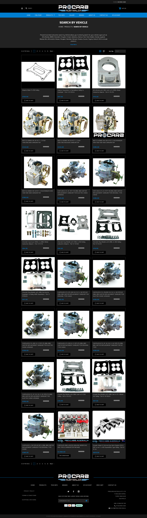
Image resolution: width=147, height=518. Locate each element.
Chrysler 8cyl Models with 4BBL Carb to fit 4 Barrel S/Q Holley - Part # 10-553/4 (108, 395)
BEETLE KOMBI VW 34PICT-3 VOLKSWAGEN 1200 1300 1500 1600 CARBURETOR (37, 192)
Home (28, 15)
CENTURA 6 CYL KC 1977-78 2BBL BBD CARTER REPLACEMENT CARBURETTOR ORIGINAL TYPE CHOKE (107, 193)
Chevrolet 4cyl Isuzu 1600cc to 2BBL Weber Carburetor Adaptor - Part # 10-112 (35, 243)
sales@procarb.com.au (118, 508)
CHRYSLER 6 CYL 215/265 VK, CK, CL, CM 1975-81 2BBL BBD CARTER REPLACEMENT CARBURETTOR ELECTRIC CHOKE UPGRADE (108, 294)
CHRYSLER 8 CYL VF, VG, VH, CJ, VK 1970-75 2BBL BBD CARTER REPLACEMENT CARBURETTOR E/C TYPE (108, 345)
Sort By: (111, 51)
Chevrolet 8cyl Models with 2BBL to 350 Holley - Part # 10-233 (107, 243)
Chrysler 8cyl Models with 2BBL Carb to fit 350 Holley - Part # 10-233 (72, 395)
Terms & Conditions (29, 495)
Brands (81, 15)
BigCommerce (80, 516)
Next (51, 51)
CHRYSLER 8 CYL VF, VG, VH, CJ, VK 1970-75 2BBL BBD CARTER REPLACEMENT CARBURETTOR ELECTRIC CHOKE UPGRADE (37, 396)
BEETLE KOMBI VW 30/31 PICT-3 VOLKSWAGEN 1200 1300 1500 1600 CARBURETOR (107, 142)
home (33, 485)
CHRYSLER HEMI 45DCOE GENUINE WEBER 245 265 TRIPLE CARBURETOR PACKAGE (72, 446)
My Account (116, 15)
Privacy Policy (29, 491)
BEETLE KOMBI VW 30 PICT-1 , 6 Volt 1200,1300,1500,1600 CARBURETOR (69, 142)
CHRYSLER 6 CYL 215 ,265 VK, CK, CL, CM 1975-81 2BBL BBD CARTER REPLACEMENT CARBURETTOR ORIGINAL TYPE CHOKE (73, 294)
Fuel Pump (38, 15)
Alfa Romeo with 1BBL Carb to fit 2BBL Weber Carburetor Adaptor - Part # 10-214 (107, 91)
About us (92, 15)
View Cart (99, 485)
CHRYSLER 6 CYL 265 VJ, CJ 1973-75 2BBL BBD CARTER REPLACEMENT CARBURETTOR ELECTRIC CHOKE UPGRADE (37, 345)
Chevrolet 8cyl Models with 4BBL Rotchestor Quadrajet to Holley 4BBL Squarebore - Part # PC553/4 (36, 294)
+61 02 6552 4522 (121, 506)
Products (49, 15)
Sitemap (98, 516)
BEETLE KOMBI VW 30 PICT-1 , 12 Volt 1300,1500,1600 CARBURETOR (34, 142)
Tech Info (61, 15)
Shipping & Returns (29, 500)
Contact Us (104, 15)
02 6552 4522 (122, 2)
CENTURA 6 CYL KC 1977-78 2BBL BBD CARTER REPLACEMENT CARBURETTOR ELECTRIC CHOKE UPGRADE (73, 193)
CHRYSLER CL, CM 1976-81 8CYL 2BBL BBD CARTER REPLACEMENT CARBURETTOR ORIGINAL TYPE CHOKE (38, 447)
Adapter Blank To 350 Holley (30, 90)
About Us (75, 485)
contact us (112, 485)
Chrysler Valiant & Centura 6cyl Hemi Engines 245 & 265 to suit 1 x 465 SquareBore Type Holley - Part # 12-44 (108, 447)
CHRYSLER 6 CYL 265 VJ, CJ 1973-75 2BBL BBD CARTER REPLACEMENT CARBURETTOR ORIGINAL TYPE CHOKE (73, 345)
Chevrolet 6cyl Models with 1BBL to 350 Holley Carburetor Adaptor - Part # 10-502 (71, 243)
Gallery (72, 15)
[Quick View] (51, 58)
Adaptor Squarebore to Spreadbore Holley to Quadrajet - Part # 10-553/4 (71, 91)
